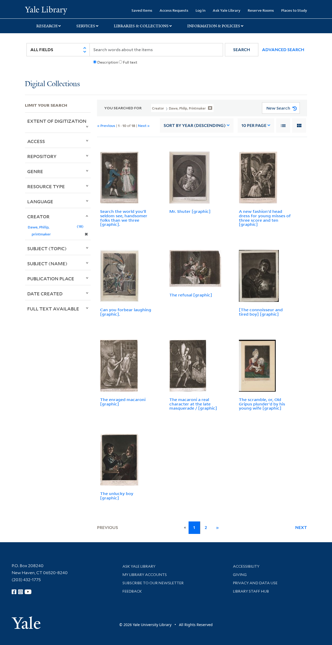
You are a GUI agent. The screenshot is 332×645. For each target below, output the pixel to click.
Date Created (45, 293)
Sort (195, 125)
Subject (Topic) (47, 248)
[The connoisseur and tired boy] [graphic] (261, 312)
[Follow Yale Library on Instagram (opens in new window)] (20, 591)
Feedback (132, 591)
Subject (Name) (47, 263)
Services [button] (85, 26)
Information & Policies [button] (213, 26)
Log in (200, 10)
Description (107, 62)
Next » (144, 125)
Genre (35, 171)
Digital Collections (52, 84)
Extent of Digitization (56, 121)
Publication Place (50, 278)
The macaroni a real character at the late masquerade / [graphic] (193, 404)
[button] (241, 49)
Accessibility (246, 566)
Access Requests (174, 10)
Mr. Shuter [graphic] (190, 211)
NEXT (301, 527)
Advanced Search (283, 49)
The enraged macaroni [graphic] (123, 401)
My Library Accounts (144, 575)
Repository (42, 156)
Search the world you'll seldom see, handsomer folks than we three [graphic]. (123, 218)
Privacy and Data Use (255, 583)
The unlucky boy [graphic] (116, 495)
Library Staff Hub (251, 591)
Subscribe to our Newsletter (153, 583)
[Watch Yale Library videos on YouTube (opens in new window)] (28, 591)
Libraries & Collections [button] (141, 26)
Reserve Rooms (261, 10)
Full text (130, 62)
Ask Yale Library (226, 10)
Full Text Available (53, 308)
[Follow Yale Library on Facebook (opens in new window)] (14, 591)
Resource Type (46, 186)
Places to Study (294, 10)
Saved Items (142, 10)
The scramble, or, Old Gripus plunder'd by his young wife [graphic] (262, 404)
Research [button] (47, 26)
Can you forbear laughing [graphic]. (125, 312)
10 (253, 125)
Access (36, 141)
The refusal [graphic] (190, 294)
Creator (38, 216)
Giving (240, 575)
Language (40, 201)
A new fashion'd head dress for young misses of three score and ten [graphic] (265, 218)
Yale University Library (46, 9)
